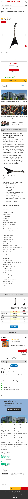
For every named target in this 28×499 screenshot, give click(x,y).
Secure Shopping (18, 442)
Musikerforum (6, 491)
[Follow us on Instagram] (14, 497)
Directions (16, 447)
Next (25, 35)
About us (3, 424)
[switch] (8, 452)
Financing (16, 431)
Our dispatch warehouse (7, 444)
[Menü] (9, 451)
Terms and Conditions (18, 492)
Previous (2, 35)
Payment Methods (5, 442)
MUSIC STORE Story (5, 435)
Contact (10, 491)
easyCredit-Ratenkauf (6, 433)
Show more (13, 326)
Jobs (15, 435)
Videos (2, 440)
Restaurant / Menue (19, 437)
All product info (4, 52)
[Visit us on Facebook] (12, 497)
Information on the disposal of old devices (13, 375)
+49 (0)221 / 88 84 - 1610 (17, 124)
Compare (23, 354)
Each (17, 66)
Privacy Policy (21, 491)
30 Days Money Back (6, 431)
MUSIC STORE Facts (19, 424)
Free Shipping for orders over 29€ (21, 427)
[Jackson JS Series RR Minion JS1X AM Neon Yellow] (2, 59)
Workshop (3, 437)
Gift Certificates (4, 447)
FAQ (2, 427)
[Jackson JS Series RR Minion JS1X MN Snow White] (11, 59)
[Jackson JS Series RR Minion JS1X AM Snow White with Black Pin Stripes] (15, 59)
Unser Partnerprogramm (20, 433)
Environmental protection (20, 444)
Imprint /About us (15, 491)
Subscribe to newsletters (13, 409)
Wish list (13, 369)
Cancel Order (4, 449)
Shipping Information (19, 440)
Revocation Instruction (10, 492)
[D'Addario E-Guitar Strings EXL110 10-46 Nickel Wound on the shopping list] (26, 337)
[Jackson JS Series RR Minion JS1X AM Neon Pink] (6, 59)
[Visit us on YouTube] (16, 497)
